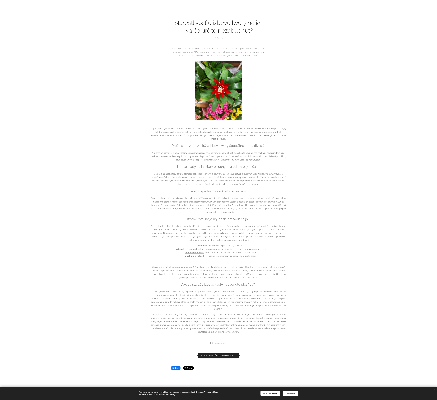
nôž (186, 177)
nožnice (173, 177)
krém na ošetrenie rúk (170, 325)
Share (177, 368)
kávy (198, 325)
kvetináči (231, 128)
